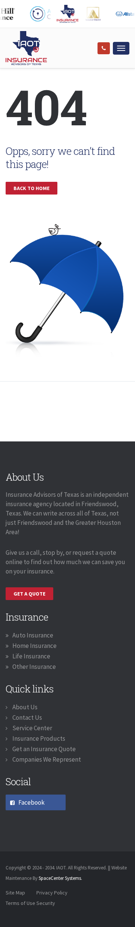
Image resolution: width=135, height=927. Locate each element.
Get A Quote (29, 593)
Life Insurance (31, 656)
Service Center (31, 728)
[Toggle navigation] (121, 48)
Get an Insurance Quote (43, 749)
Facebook (31, 802)
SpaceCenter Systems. (60, 878)
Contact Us (26, 717)
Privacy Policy (52, 892)
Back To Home (32, 188)
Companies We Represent (46, 759)
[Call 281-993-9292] (104, 48)
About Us (24, 707)
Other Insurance (34, 667)
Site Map (15, 892)
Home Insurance (34, 646)
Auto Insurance (32, 635)
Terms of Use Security (30, 903)
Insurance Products (38, 738)
